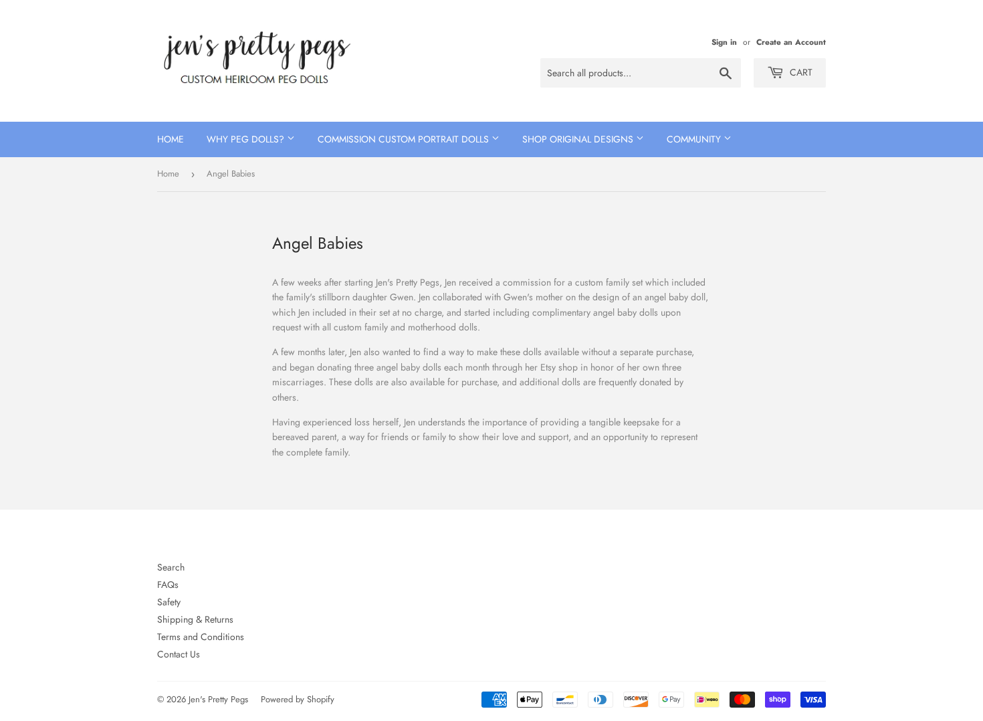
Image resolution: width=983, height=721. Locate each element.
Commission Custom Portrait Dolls (405, 139)
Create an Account (791, 41)
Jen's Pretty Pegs (218, 699)
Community (695, 139)
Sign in (724, 41)
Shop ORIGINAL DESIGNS (579, 139)
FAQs (168, 584)
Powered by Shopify (297, 699)
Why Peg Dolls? (247, 139)
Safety (169, 602)
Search (171, 567)
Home (170, 139)
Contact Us (178, 654)
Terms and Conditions (200, 636)
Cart (799, 72)
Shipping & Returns (195, 619)
